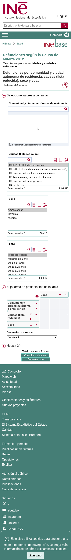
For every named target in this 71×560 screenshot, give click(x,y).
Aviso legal (9, 381)
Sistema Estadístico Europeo (21, 434)
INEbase (6, 43)
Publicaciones (11, 484)
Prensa (7, 392)
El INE (6, 414)
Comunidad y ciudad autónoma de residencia (38, 103)
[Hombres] (27, 214)
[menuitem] (35, 188)
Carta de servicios (14, 489)
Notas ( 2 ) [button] (13, 345)
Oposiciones (10, 459)
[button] (59, 35)
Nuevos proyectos (14, 405)
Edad (12, 243)
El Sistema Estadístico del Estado (24, 424)
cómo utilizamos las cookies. (48, 548)
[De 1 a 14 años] (27, 263)
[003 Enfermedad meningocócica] (38, 181)
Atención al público (15, 473)
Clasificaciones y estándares (21, 400)
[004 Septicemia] (38, 185)
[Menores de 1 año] (27, 259)
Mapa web (9, 376)
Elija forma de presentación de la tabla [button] (32, 286)
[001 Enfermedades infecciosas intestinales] (38, 173)
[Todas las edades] (27, 255)
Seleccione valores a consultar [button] (27, 95)
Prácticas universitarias (17, 449)
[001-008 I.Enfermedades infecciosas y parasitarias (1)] (38, 169)
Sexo (12, 198)
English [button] (62, 16)
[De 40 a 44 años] (27, 275)
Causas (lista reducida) (24, 153)
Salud (19, 43)
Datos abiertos (11, 479)
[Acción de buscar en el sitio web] (64, 26)
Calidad (7, 429)
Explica (7, 464)
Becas (6, 454)
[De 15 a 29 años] (27, 267)
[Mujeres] (27, 218)
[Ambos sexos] (27, 210)
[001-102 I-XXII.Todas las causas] (38, 165)
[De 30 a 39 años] (27, 271)
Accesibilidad (11, 387)
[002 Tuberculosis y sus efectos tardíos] (38, 177)
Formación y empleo (15, 443)
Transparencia (11, 419)
